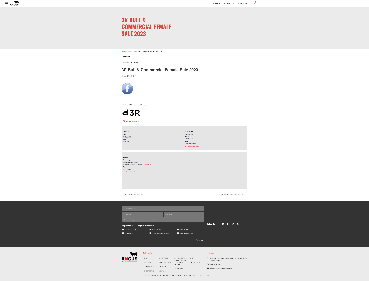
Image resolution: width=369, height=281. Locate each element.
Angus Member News (186, 233)
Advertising (179, 268)
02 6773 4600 (215, 264)
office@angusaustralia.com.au (221, 268)
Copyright (194, 275)
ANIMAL (243, 3)
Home (124, 52)
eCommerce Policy (204, 275)
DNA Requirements (165, 262)
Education (147, 262)
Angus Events (156, 229)
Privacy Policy (178, 275)
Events (129, 52)
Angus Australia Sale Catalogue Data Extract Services (181, 261)
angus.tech (163, 271)
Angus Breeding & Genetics (160, 233)
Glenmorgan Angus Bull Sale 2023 (233, 194)
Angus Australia (157, 275)
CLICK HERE (142, 105)
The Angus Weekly (130, 229)
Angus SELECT (164, 267)
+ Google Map (146, 165)
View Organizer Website (191, 146)
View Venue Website (129, 172)
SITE (228, 3)
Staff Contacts (149, 267)
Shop (192, 258)
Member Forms (148, 271)
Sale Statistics (195, 262)
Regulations (163, 258)
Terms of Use (187, 275)
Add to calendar (131, 121)
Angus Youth (129, 233)
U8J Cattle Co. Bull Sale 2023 (133, 194)
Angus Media (184, 229)
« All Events (126, 56)
